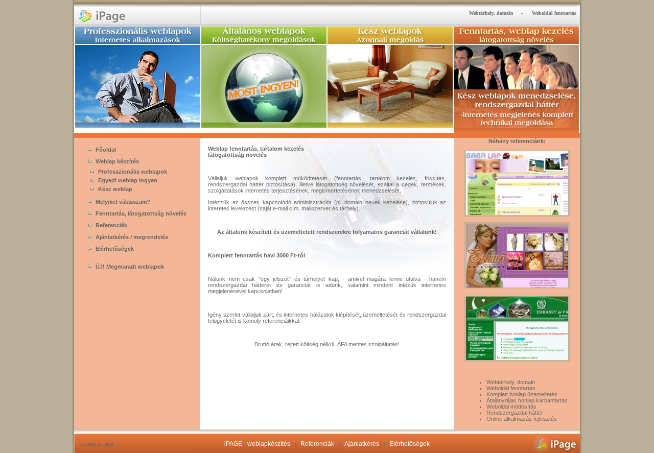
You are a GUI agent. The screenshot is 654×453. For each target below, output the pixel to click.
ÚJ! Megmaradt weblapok (129, 267)
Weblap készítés (116, 161)
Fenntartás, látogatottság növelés (140, 213)
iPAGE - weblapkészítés (257, 443)
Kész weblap (114, 189)
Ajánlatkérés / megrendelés (131, 237)
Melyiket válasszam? (122, 202)
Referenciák (110, 225)
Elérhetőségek (114, 249)
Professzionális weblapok (132, 172)
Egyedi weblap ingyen (127, 180)
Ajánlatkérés (361, 443)
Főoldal (105, 150)
